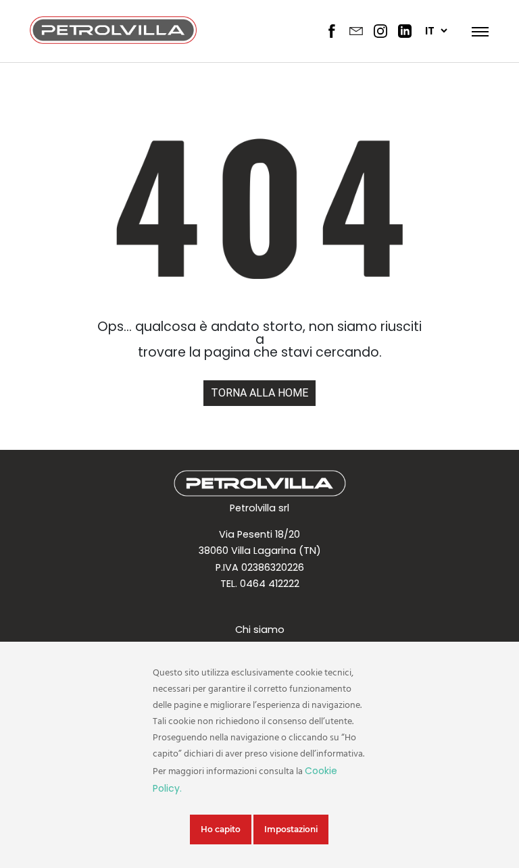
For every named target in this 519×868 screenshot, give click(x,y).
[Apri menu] (476, 31)
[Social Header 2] (356, 31)
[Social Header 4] (405, 31)
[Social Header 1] (332, 31)
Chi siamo (260, 629)
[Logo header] (113, 40)
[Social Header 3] (380, 31)
